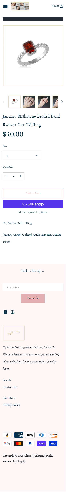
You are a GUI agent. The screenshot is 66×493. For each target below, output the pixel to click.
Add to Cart (32, 193)
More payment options (33, 212)
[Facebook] (5, 312)
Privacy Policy (11, 405)
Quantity (8, 167)
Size (5, 146)
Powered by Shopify (14, 461)
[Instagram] (12, 312)
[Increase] (20, 176)
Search (7, 380)
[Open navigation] (5, 6)
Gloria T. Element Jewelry (38, 456)
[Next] (62, 102)
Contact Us (10, 387)
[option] (14, 101)
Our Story (9, 398)
